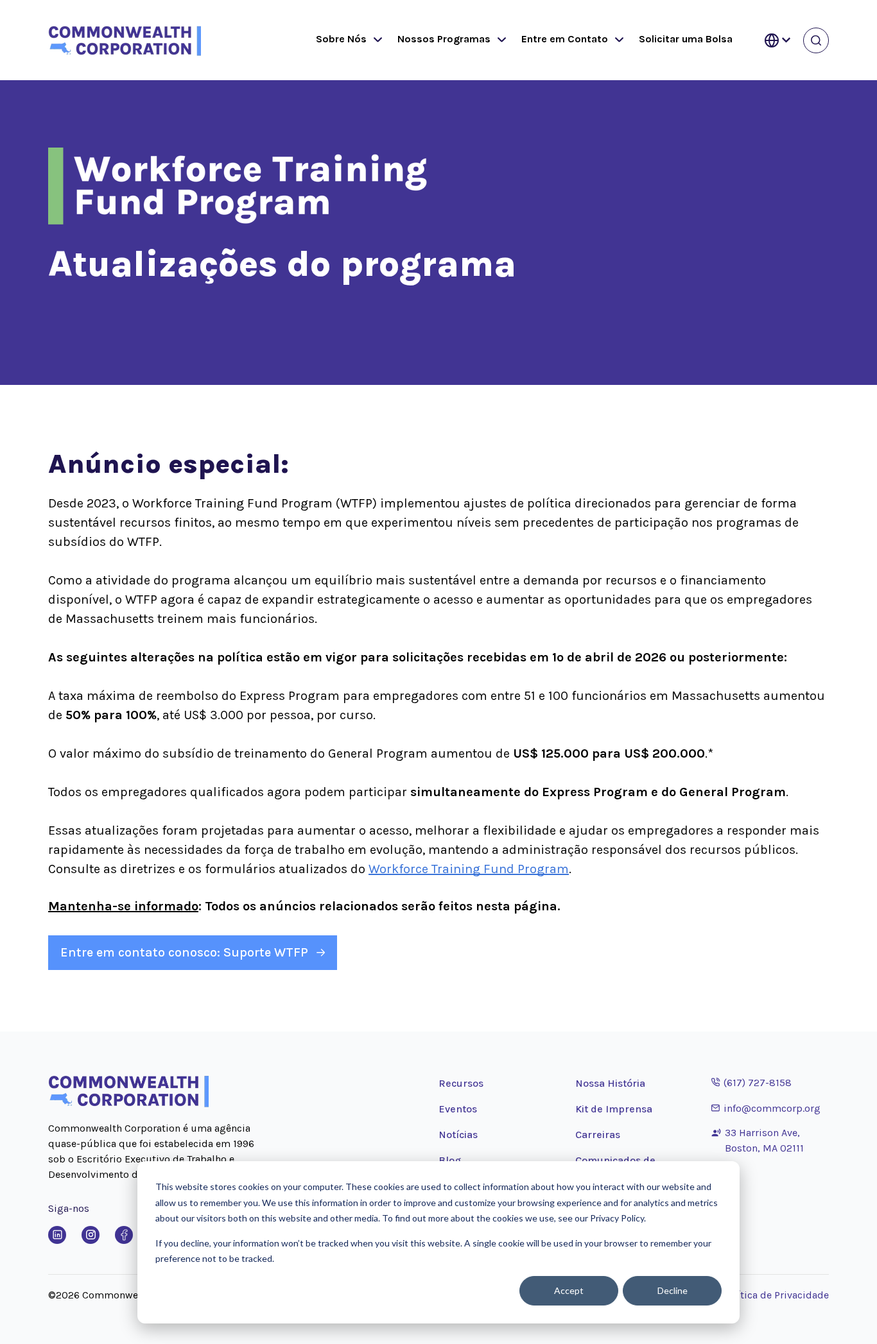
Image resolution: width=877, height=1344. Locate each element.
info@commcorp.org (766, 1108)
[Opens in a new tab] (57, 1235)
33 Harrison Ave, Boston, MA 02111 (764, 1140)
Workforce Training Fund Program (469, 869)
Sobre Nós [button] (341, 39)
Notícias (458, 1134)
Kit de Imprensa (613, 1109)
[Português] (777, 40)
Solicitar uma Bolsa (686, 39)
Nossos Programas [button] (444, 39)
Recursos (460, 1083)
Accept (569, 1290)
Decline (672, 1290)
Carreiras (597, 1134)
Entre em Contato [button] (564, 39)
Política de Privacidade (775, 1295)
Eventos (457, 1109)
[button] (374, 40)
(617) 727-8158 (751, 1082)
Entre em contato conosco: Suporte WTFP (184, 952)
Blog (449, 1160)
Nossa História (610, 1083)
